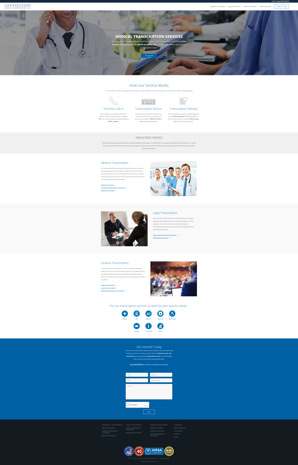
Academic (136, 331)
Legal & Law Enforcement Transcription (164, 235)
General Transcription (250, 6)
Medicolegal (172, 319)
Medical (125, 319)
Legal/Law (160, 319)
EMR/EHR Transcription (108, 190)
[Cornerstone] (18, 6)
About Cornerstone (265, 6)
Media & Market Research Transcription (113, 291)
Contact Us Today (281, 6)
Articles (176, 437)
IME (136, 319)
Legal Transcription (234, 6)
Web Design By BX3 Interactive (149, 461)
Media (160, 331)
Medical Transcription (107, 185)
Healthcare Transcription (217, 6)
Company (178, 424)
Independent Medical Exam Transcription (113, 188)
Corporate (149, 331)
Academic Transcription (108, 285)
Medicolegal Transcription (160, 238)
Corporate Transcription (108, 288)
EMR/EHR (148, 319)
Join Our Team (178, 431)
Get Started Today (149, 56)
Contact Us (177, 434)
